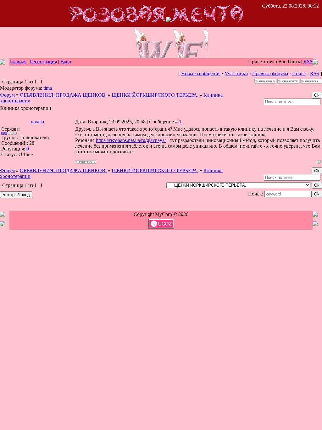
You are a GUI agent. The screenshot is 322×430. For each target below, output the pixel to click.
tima (47, 88)
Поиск (299, 73)
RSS (308, 61)
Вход (65, 61)
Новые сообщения (200, 73)
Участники (236, 73)
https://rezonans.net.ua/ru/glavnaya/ (131, 140)
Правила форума (270, 73)
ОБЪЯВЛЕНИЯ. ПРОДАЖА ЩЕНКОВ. (63, 95)
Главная (17, 61)
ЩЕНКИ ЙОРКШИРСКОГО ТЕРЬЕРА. (155, 95)
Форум (7, 95)
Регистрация (43, 61)
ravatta (37, 121)
